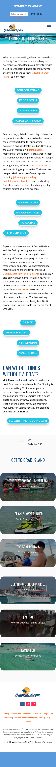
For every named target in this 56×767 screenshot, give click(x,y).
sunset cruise (21, 289)
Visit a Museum (28, 342)
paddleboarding (11, 181)
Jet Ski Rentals (28, 100)
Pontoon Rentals (28, 90)
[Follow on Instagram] (28, 704)
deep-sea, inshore (39, 165)
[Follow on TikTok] (33, 704)
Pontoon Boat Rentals (32, 714)
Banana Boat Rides (28, 212)
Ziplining (28, 322)
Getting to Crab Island (12, 714)
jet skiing (18, 177)
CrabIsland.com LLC (18, 742)
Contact (28, 721)
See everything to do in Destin (28, 420)
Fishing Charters (15, 232)
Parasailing (28, 222)
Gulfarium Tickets (16, 332)
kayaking (26, 181)
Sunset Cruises (28, 353)
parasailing (30, 177)
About (41, 717)
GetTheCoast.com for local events (21, 273)
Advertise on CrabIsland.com (25, 717)
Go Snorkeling (28, 110)
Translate (20, 17)
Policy (48, 717)
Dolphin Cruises (28, 202)
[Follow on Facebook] (22, 704)
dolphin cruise (36, 149)
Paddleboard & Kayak (28, 120)
